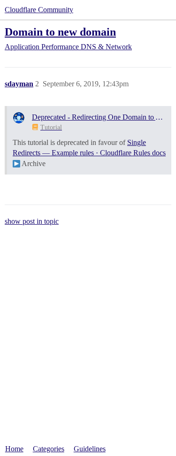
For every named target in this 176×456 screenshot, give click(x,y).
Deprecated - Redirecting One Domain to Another (98, 117)
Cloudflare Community (39, 10)
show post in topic (32, 221)
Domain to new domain (60, 31)
